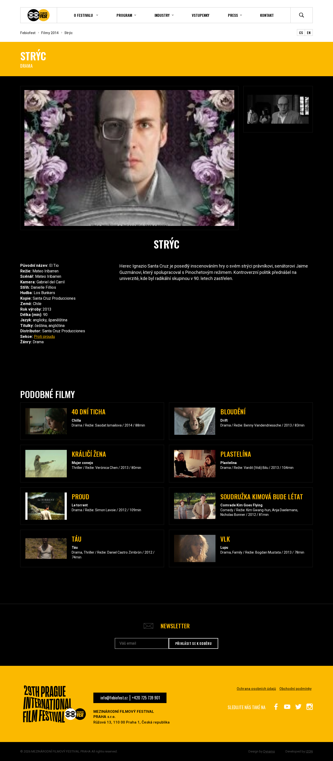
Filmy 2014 (50, 33)
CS (301, 32)
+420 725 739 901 (146, 697)
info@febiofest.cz (114, 697)
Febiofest (27, 33)
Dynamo (269, 751)
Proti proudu (44, 336)
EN (309, 32)
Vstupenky (200, 15)
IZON (309, 751)
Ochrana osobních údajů (256, 689)
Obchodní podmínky (295, 689)
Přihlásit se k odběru (193, 643)
